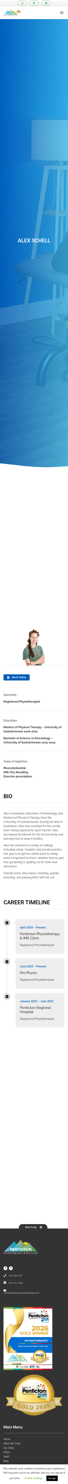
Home (6, 1439)
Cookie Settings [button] (33, 1478)
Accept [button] (52, 1478)
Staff (6, 1456)
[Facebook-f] (5, 1268)
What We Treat (11, 1443)
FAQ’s (6, 1452)
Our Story (8, 1447)
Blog (5, 1461)
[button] (62, 13)
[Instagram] (11, 1268)
